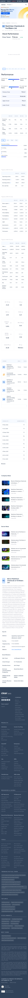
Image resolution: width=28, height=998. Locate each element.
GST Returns (4, 798)
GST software (4, 749)
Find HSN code (17, 856)
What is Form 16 (17, 800)
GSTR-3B (3, 811)
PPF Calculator (17, 843)
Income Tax (16, 731)
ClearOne (16, 763)
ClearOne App (17, 770)
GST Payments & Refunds (6, 805)
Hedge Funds (4, 826)
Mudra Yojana (17, 821)
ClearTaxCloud (4, 767)
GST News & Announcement (7, 802)
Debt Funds (3, 828)
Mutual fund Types (5, 821)
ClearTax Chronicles (19, 714)
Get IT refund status (18, 860)
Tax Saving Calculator (18, 858)
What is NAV (4, 833)
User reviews (17, 707)
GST (2, 746)
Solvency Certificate (18, 828)
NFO (2, 830)
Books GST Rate (17, 785)
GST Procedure (4, 800)
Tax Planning (4, 731)
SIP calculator (4, 851)
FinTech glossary (18, 712)
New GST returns (5, 751)
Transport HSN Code (18, 780)
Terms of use (13, 982)
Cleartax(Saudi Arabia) (20, 719)
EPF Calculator (17, 863)
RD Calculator (4, 858)
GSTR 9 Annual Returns (6, 804)
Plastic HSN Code (18, 782)
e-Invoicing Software (18, 749)
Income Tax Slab (17, 796)
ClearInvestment (5, 732)
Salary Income (17, 802)
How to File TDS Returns (19, 804)
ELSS (2, 822)
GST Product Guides (19, 716)
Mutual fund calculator (6, 847)
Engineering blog (18, 709)
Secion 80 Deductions (19, 732)
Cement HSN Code (18, 778)
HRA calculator (4, 856)
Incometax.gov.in (17, 807)
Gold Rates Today (5, 862)
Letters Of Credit (17, 835)
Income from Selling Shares (20, 809)
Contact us (17, 701)
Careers (16, 703)
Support (3, 706)
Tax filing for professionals (6, 776)
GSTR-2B (3, 809)
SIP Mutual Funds (5, 824)
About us (17, 700)
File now (5, 13)
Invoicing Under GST (5, 807)
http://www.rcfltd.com (16, 649)
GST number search (18, 845)
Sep (12, 140)
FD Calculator (4, 860)
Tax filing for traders (5, 778)
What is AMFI (4, 831)
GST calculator (4, 852)
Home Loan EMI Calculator (19, 851)
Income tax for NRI (18, 734)
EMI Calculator (4, 845)
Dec (16, 140)
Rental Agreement (18, 833)
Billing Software (17, 765)
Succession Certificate (19, 826)
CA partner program (5, 761)
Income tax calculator (6, 843)
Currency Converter (5, 863)
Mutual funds (4, 739)
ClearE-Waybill (17, 748)
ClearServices (4, 734)
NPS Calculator (17, 852)
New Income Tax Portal (19, 805)
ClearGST (16, 746)
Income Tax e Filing (5, 729)
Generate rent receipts (19, 849)
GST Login (3, 748)
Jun (8, 140)
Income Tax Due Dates (19, 811)
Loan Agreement (17, 824)
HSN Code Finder (17, 776)
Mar (3, 140)
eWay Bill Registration (19, 753)
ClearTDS (16, 751)
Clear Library (17, 710)
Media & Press (18, 705)
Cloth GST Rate (17, 784)
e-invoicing (3, 753)
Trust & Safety (18, 718)
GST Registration (5, 796)
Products (9, 4)
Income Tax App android (19, 729)
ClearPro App (4, 768)
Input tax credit (4, 755)
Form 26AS (16, 798)
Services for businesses (19, 768)
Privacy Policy (4, 982)
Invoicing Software (18, 767)
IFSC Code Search (18, 847)
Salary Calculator (17, 862)
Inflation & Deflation (18, 822)
